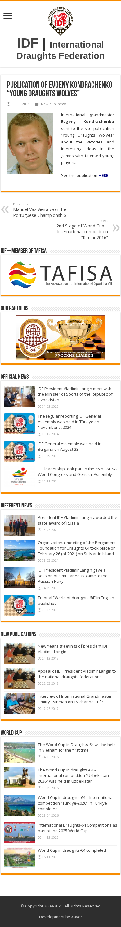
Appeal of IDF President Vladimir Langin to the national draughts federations (77, 673)
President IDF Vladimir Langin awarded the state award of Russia (77, 520)
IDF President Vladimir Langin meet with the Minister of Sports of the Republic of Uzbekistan (75, 394)
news (62, 104)
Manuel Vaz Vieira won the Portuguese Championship (39, 210)
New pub (48, 104)
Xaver (76, 917)
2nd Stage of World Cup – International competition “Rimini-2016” (82, 229)
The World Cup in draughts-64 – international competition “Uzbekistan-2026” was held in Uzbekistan (74, 775)
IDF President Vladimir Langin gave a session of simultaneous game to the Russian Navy (73, 575)
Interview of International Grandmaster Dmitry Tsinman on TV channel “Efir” (75, 699)
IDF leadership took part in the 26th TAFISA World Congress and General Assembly (77, 471)
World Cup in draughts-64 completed (72, 850)
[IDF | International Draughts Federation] (60, 20)
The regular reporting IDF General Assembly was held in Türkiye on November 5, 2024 (69, 421)
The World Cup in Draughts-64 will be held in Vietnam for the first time (77, 747)
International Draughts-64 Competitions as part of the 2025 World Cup (77, 827)
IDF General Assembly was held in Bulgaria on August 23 (69, 446)
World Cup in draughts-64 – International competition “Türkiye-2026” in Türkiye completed (76, 803)
